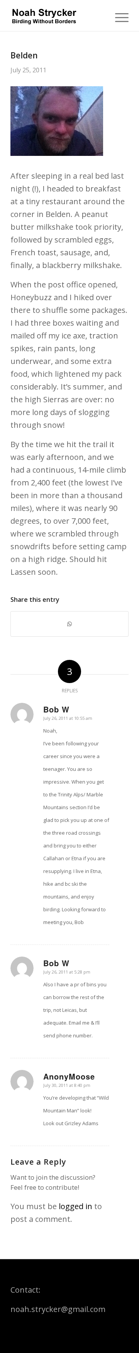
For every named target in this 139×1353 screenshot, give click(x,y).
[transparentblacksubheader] (57, 15)
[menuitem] (118, 15)
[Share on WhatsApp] (69, 624)
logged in (75, 1206)
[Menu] (118, 15)
